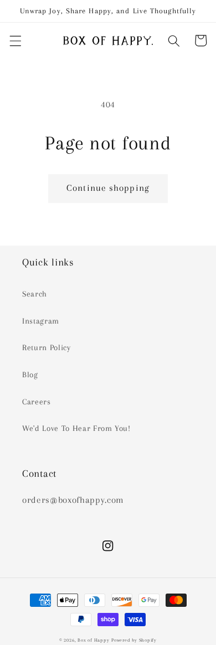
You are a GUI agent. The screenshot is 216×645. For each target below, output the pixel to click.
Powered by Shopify (134, 640)
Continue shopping (108, 188)
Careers (36, 402)
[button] (15, 40)
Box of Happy (93, 640)
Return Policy (46, 347)
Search (34, 294)
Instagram (40, 321)
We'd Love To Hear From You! (76, 428)
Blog (30, 374)
